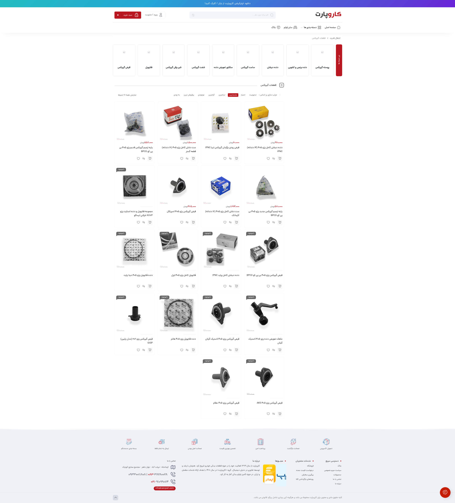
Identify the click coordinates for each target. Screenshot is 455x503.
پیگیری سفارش (308, 475)
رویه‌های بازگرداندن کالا (305, 479)
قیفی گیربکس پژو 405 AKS (269, 403)
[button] (279, 158)
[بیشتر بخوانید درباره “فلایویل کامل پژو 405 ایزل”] (193, 286)
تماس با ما (337, 479)
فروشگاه (310, 466)
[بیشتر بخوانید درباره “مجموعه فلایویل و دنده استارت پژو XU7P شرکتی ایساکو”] (150, 222)
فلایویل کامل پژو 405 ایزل (183, 275)
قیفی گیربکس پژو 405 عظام (226, 403)
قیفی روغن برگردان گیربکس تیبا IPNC (222, 148)
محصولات (337, 475)
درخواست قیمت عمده (305, 470)
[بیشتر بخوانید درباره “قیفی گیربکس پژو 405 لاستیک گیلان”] (236, 350)
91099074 (160, 482)
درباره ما (338, 483)
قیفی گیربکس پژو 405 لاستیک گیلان (222, 339)
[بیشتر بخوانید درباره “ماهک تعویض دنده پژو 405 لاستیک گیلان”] (279, 350)
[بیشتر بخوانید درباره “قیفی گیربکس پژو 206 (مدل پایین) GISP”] (150, 350)
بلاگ (339, 466)
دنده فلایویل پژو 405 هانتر (183, 339)
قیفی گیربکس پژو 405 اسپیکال (181, 211)
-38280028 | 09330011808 (148, 474)
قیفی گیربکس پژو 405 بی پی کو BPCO (264, 275)
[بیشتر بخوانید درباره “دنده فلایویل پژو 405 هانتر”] (193, 350)
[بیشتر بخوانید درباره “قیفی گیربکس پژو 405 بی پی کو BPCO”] (279, 286)
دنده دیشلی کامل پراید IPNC (225, 275)
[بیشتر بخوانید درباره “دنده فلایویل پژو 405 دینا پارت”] (150, 286)
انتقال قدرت (335, 38)
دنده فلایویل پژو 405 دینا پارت (138, 275)
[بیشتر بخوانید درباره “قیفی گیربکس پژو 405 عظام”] (236, 414)
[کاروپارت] (328, 15)
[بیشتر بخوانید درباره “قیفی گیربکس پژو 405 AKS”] (279, 414)
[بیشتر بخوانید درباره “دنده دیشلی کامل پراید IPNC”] (236, 286)
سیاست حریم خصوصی (332, 470)
